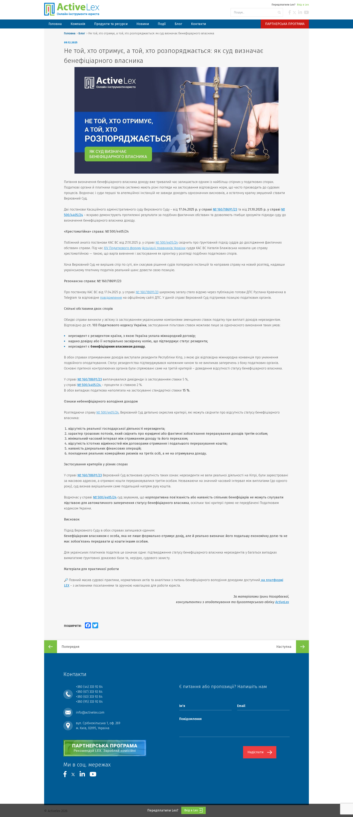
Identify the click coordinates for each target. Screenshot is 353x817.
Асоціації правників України (164, 248)
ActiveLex (282, 602)
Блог (82, 33)
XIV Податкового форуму (122, 248)
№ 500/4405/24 (167, 242)
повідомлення (111, 298)
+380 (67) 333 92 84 (89, 692)
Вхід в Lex (303, 4)
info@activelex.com (90, 712)
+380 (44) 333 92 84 (89, 687)
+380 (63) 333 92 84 (89, 697)
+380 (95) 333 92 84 (89, 702)
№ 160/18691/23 (225, 209)
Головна (69, 33)
